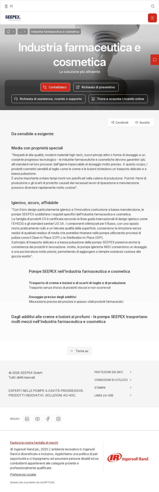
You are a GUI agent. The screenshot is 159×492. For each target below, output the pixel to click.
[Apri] (152, 17)
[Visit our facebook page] (48, 419)
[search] (152, 6)
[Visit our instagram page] (58, 419)
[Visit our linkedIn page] (27, 419)
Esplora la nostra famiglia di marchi (34, 443)
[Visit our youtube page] (37, 419)
